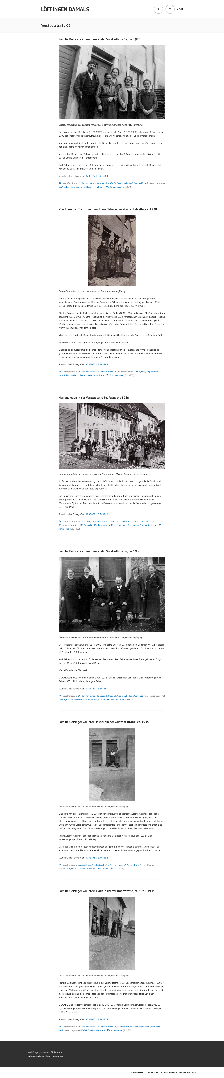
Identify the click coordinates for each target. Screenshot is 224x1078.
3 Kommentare (116, 699)
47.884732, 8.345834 (97, 857)
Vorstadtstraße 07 (125, 1026)
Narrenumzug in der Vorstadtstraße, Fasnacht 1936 (94, 398)
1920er (81, 183)
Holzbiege (99, 187)
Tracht (101, 375)
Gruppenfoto (79, 187)
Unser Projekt (188, 1072)
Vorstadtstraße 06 (108, 183)
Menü (179, 9)
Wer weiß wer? (141, 183)
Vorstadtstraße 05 (131, 521)
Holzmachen (72, 375)
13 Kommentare (116, 375)
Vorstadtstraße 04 (114, 521)
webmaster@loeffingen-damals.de (45, 1055)
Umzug (154, 525)
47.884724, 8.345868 (97, 175)
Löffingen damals (65, 9)
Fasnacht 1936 (90, 525)
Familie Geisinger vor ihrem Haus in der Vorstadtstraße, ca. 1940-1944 (107, 891)
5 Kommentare (114, 187)
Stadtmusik (145, 525)
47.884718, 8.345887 (97, 688)
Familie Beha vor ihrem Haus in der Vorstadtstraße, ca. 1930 (99, 551)
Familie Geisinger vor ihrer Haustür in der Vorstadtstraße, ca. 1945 (104, 722)
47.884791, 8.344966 (97, 514)
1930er (81, 371)
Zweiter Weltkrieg (87, 868)
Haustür (89, 187)
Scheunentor (133, 525)
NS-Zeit (74, 868)
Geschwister (79, 699)
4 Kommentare (106, 868)
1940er (81, 1026)
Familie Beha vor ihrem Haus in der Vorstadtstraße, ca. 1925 (99, 39)
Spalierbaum (92, 375)
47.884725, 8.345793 (97, 364)
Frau (143, 371)
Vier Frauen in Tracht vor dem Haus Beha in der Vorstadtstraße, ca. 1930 (108, 209)
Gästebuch (171, 1072)
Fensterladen (104, 525)
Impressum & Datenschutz (146, 1072)
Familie (69, 187)
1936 (88, 521)
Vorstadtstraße (92, 183)
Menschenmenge (119, 525)
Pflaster (81, 375)
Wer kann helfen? (125, 183)
